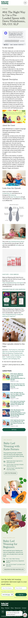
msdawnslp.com (7, 193)
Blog (2, 608)
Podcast (7, 608)
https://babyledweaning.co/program (12, 283)
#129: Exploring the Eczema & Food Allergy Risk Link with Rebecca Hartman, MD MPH (17, 422)
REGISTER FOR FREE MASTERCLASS (14, 569)
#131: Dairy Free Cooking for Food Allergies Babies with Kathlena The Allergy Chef (17, 403)
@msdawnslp (12, 195)
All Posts (14, 429)
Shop (12, 608)
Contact (24, 608)
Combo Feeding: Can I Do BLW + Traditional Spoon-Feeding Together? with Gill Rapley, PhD (13, 356)
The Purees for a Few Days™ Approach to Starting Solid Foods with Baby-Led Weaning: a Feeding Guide (13, 351)
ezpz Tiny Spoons (15, 197)
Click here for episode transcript (13, 361)
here (21, 199)
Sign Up (21, 594)
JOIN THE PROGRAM (10, 473)
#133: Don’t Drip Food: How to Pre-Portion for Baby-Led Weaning (17, 385)
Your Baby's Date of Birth (7, 591)
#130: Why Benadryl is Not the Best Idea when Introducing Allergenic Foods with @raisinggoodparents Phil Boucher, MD (17, 413)
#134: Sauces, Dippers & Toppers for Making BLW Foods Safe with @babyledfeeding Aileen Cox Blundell (17, 376)
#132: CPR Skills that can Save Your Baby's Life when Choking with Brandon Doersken (17, 395)
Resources (18, 608)
